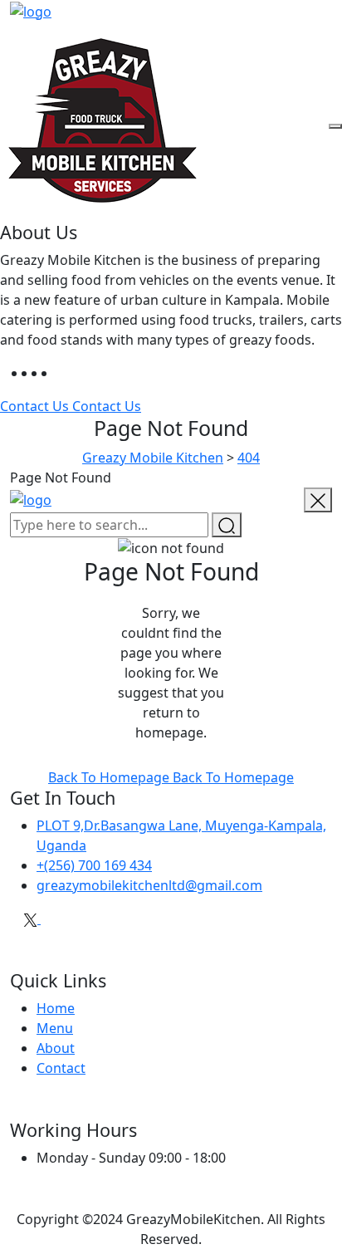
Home (56, 1008)
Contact (61, 1068)
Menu (55, 1028)
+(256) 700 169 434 (94, 865)
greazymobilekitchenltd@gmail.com (149, 885)
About (56, 1048)
